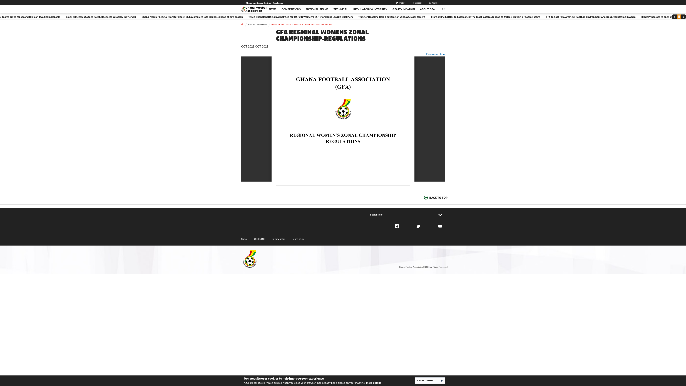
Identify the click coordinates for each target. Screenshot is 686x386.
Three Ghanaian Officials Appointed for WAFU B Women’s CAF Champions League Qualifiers (288, 17)
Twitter (401, 3)
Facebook (417, 3)
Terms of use (298, 239)
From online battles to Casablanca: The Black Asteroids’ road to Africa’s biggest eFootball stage (472, 17)
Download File (435, 54)
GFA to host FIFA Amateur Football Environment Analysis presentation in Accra (578, 17)
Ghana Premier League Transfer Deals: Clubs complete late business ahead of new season (179, 17)
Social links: (376, 214)
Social (244, 239)
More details (373, 382)
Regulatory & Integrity (257, 24)
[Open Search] (442, 9)
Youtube (435, 3)
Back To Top (438, 198)
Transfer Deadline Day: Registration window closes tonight (379, 17)
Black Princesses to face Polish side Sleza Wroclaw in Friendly (88, 17)
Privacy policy (278, 239)
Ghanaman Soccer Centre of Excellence (264, 3)
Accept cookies (424, 380)
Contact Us (259, 239)
